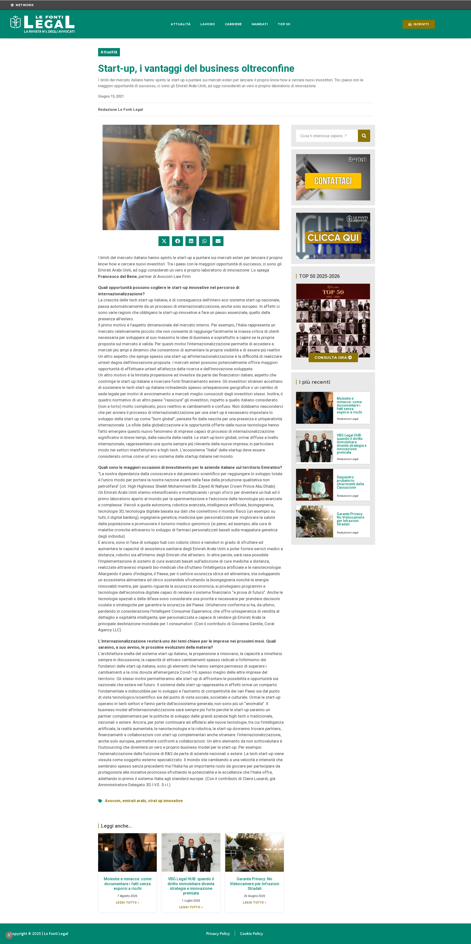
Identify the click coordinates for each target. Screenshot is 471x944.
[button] (164, 241)
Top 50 (284, 24)
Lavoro (207, 24)
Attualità (181, 24)
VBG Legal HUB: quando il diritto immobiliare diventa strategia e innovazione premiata (191, 886)
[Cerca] (364, 136)
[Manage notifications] (9, 935)
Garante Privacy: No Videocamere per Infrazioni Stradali (254, 884)
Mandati (260, 24)
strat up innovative (165, 800)
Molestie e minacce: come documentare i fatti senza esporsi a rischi (127, 884)
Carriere (233, 24)
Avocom (112, 800)
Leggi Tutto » (127, 902)
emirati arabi (134, 800)
